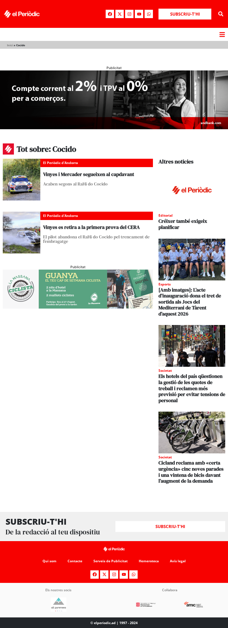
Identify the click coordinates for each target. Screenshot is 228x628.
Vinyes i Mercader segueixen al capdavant (88, 174)
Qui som (49, 561)
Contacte (75, 561)
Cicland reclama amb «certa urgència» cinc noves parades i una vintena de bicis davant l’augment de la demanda (191, 471)
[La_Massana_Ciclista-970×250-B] (78, 307)
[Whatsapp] (149, 14)
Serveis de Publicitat (110, 561)
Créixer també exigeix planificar (182, 224)
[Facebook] (110, 14)
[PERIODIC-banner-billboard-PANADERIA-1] (114, 127)
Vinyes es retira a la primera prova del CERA (91, 227)
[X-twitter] (119, 14)
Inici (10, 45)
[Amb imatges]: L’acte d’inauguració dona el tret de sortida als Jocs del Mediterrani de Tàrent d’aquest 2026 (189, 301)
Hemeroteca (149, 561)
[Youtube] (139, 14)
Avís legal (178, 561)
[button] (220, 14)
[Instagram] (129, 14)
